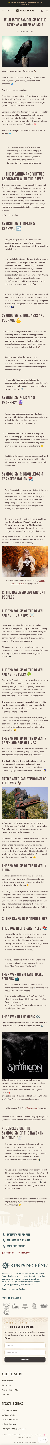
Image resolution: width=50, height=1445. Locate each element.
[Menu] (3, 11)
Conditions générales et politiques (25, 1442)
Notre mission (7, 1381)
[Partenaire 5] (43, 1305)
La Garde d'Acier (8, 1415)
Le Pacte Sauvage (9, 1424)
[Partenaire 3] (25, 1305)
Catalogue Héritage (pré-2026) (14, 1428)
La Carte (5, 1394)
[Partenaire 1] (6, 1305)
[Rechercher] (8, 10)
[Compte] (41, 10)
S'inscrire (25, 1359)
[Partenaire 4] (34, 1305)
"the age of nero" (32, 1108)
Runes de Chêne (13, 1435)
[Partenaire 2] (15, 1305)
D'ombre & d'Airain (9, 1410)
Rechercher (6, 1385)
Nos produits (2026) (10, 1390)
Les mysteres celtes (10, 1419)
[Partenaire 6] (6, 1312)
